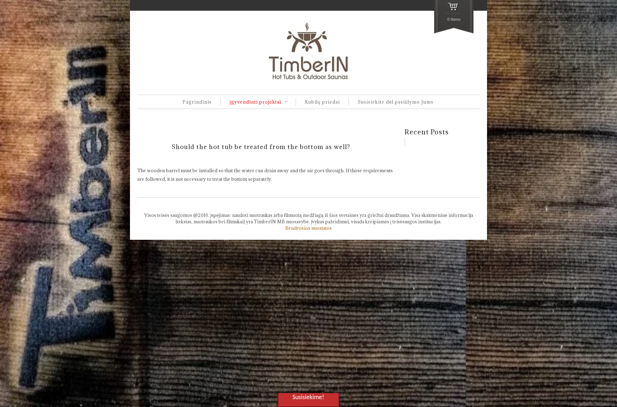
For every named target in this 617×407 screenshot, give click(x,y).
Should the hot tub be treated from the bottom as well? (261, 147)
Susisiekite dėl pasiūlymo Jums (395, 102)
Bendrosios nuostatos (308, 228)
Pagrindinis (197, 102)
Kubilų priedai (322, 102)
